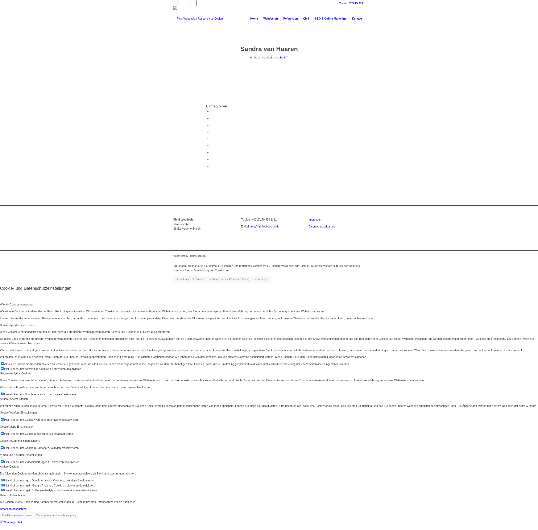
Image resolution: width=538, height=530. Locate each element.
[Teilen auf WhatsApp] (212, 125)
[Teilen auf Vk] (212, 152)
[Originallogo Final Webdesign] (210, 18)
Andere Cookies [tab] (9, 466)
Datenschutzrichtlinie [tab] (12, 495)
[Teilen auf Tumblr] (212, 145)
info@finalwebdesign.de (265, 226)
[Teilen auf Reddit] (212, 159)
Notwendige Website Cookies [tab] (18, 325)
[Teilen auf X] (212, 118)
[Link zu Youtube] (193, 3)
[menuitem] (254, 18)
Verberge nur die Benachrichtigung (229, 279)
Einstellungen (261, 279)
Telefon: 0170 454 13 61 (352, 3)
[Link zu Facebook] (174, 3)
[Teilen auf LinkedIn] (212, 138)
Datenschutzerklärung (322, 226)
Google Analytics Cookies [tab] (15, 373)
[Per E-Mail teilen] (212, 166)
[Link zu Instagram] (187, 3)
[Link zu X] (181, 3)
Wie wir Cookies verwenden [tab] (16, 304)
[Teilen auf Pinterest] (212, 132)
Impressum (315, 219)
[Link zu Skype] (200, 3)
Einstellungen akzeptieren (190, 279)
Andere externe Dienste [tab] (14, 398)
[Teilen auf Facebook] (212, 111)
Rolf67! (284, 57)
